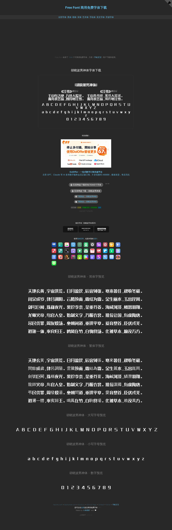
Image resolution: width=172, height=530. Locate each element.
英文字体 (101, 17)
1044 (71, 57)
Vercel (108, 505)
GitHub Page (91, 505)
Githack (101, 505)
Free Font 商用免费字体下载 (86, 7)
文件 (99, 207)
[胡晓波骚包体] (86, 229)
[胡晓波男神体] (101, 229)
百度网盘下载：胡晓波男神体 (87, 191)
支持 (95, 239)
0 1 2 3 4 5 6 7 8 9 (86, 487)
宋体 (79, 17)
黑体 (69, 17)
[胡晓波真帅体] (70, 229)
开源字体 (110, 17)
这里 (82, 507)
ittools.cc (81, 505)
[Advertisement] (86, 38)
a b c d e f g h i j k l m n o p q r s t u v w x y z (86, 458)
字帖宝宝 (97, 57)
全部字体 (62, 17)
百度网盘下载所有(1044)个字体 (88, 184)
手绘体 (93, 17)
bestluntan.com (70, 505)
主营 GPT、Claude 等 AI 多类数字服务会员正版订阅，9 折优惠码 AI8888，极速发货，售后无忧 (86, 174)
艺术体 (85, 17)
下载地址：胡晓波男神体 (87, 196)
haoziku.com (57, 505)
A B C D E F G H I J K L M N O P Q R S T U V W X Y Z (87, 429)
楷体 (74, 17)
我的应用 (80, 239)
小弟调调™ (86, 510)
